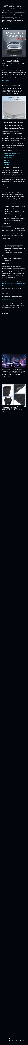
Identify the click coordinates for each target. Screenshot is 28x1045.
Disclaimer (7, 164)
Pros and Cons (8, 159)
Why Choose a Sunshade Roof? (12, 153)
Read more (23, 80)
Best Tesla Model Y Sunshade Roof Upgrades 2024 (13, 409)
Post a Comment (5, 80)
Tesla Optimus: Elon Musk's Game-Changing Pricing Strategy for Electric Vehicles (13, 373)
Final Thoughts (8, 160)
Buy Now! (7, 162)
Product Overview (9, 155)
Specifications (8, 157)
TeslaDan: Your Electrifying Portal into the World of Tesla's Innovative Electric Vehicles (12, 7)
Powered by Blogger (15, 1037)
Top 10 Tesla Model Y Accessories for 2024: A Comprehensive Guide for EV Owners (13, 62)
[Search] (25, 2)
